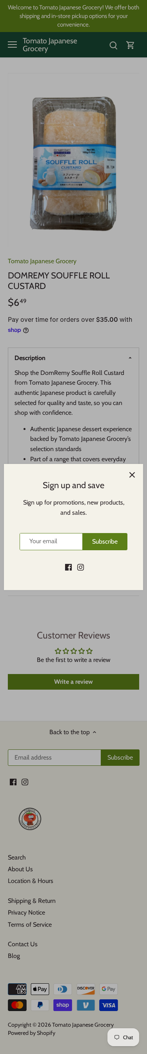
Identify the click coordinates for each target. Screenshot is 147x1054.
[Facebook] (68, 567)
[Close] (132, 474)
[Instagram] (80, 567)
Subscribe (105, 541)
